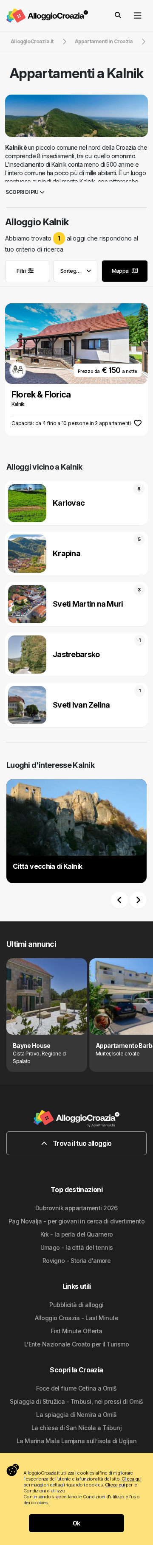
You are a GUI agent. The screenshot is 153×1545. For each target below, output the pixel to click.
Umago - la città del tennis (76, 1247)
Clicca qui (132, 1479)
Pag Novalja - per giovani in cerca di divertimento (76, 1221)
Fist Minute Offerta (76, 1331)
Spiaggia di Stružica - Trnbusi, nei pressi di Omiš (76, 1401)
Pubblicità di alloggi (76, 1304)
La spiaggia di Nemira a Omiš (76, 1414)
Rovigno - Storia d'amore (76, 1260)
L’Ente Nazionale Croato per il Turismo (76, 1344)
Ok (76, 1523)
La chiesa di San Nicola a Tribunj (76, 1427)
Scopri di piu (23, 192)
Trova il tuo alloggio (81, 1143)
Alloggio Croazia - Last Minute (76, 1317)
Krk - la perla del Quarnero (76, 1234)
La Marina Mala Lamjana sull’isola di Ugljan (76, 1440)
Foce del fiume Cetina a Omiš (76, 1388)
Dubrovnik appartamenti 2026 (76, 1208)
